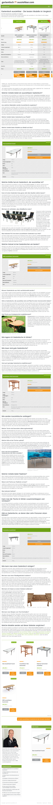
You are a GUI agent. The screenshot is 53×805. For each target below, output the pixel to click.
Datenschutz (39, 802)
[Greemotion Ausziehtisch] (13, 539)
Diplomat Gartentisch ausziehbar (32, 35)
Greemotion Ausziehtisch (9, 530)
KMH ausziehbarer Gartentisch (19, 35)
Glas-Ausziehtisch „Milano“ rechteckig (28, 632)
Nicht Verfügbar (19, 76)
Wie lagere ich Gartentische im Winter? (10, 778)
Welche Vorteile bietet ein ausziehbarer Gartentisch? (10, 769)
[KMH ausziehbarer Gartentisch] (19, 28)
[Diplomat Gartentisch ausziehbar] (31, 28)
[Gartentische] (18, 2)
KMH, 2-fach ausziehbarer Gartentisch (30, 634)
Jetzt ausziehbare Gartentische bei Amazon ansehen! (34, 719)
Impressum (45, 802)
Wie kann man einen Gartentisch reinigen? (11, 792)
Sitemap (49, 802)
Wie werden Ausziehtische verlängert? (10, 782)
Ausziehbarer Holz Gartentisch (10, 376)
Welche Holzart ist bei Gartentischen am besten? (10, 776)
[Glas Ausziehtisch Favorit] (44, 28)
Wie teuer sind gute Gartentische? (9, 780)
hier (17, 760)
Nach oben (49, 715)
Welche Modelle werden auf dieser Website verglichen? (11, 795)
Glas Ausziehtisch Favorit (44, 35)
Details (19, 72)
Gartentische (5, 6)
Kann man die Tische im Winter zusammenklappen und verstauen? (9, 787)
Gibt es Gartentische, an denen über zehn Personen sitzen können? (10, 790)
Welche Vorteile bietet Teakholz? (9, 784)
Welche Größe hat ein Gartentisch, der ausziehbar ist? (10, 772)
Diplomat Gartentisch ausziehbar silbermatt (23, 633)
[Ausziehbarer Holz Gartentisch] (13, 385)
